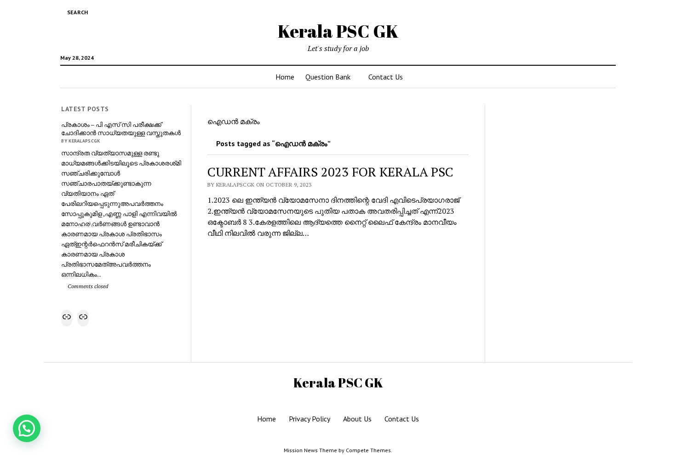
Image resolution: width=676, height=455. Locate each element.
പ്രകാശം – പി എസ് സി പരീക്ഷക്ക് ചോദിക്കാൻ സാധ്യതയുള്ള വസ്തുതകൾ (121, 128)
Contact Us (385, 76)
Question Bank (327, 76)
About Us (357, 418)
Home (284, 76)
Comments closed (87, 286)
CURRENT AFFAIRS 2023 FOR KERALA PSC (330, 171)
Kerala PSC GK (338, 31)
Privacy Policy (309, 418)
